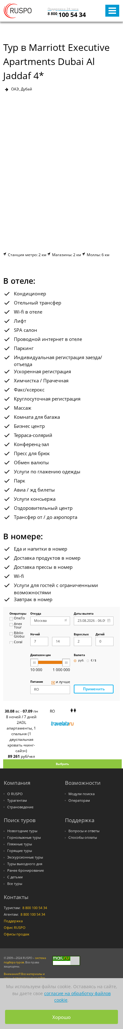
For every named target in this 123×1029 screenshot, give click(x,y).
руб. (81, 660)
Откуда (35, 614)
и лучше (63, 682)
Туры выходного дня (24, 864)
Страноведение (20, 807)
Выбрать (62, 764)
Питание (36, 682)
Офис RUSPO (15, 927)
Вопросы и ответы (83, 831)
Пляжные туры (19, 844)
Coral (18, 642)
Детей (100, 634)
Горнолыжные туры (24, 837)
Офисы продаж (16, 934)
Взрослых (81, 634)
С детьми (15, 877)
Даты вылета (83, 614)
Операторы (17, 614)
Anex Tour (18, 625)
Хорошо (61, 1017)
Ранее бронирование (25, 870)
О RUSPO (15, 794)
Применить (94, 689)
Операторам (79, 800)
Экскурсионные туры (25, 857)
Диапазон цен (40, 655)
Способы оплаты (82, 837)
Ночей (35, 634)
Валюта (79, 655)
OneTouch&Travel (19, 618)
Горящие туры (19, 851)
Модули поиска (81, 794)
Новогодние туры (22, 831)
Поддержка (13, 921)
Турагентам (17, 800)
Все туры (14, 883)
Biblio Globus (19, 634)
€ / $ (93, 660)
